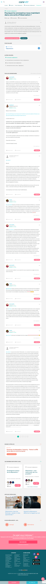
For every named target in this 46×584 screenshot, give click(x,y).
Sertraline (31, 524)
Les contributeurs (8, 561)
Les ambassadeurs (8, 558)
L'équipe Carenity (8, 557)
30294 (28, 482)
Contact (15, 564)
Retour (6, 8)
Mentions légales (17, 561)
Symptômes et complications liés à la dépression (18, 60)
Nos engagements (8, 567)
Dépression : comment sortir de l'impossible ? (31, 472)
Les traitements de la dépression (14, 62)
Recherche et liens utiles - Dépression (15, 65)
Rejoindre (23, 542)
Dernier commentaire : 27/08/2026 (32, 476)
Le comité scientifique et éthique (7, 563)
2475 (28, 484)
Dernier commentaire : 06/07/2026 (13, 478)
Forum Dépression (18, 5)
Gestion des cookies (17, 563)
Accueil (6, 5)
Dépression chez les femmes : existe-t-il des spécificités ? (12, 513)
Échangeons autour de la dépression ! (13, 471)
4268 (10, 486)
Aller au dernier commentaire (36, 73)
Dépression (9, 48)
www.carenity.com (15, 573)
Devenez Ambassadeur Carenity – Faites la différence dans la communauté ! (22, 450)
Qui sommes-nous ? (8, 554)
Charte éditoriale (17, 558)
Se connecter (32, 582)
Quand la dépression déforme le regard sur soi (32, 512)
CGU (15, 562)
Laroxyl (11, 524)
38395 (10, 484)
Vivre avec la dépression (30, 5)
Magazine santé (25, 554)
